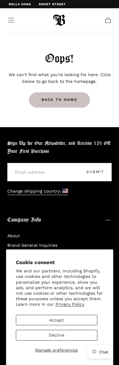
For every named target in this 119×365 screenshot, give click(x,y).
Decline (56, 335)
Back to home (59, 100)
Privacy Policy (70, 304)
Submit (95, 172)
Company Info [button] (24, 220)
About (13, 235)
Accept (56, 320)
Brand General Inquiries (32, 245)
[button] (11, 20)
